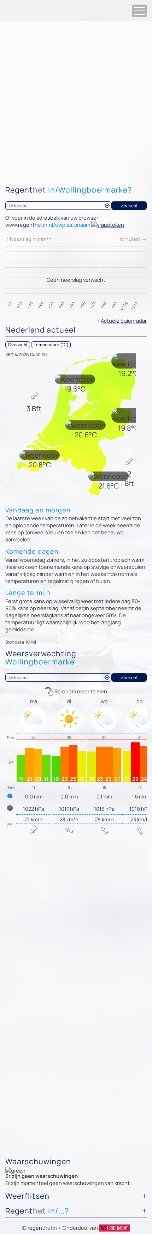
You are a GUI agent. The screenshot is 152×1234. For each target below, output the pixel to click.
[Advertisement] (76, 100)
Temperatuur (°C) (51, 344)
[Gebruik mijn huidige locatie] (107, 205)
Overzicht (18, 344)
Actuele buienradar (124, 320)
